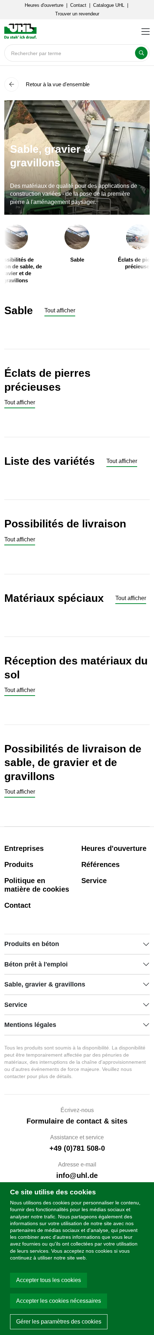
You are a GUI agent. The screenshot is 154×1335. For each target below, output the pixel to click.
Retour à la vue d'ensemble (57, 84)
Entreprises (24, 848)
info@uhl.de (77, 1175)
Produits (18, 864)
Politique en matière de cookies (36, 885)
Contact (78, 5)
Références (100, 864)
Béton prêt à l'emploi (36, 964)
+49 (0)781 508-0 (77, 1148)
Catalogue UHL (108, 5)
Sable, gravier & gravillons (44, 984)
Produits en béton (31, 943)
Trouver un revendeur (77, 13)
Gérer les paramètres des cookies (58, 1322)
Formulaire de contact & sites (77, 1121)
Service (94, 881)
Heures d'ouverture (44, 5)
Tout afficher (59, 310)
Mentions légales (30, 1024)
